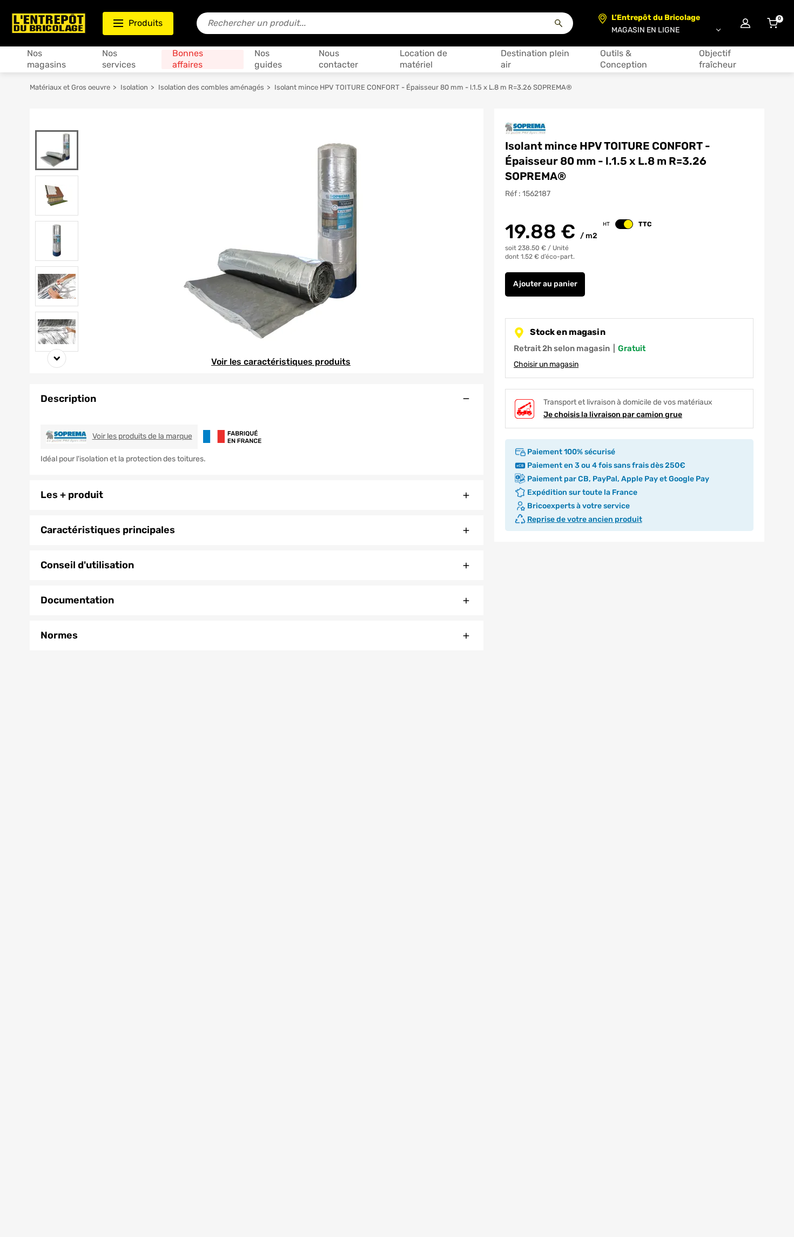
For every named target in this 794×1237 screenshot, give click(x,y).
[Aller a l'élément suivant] (57, 358)
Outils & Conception (623, 59)
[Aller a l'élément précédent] (57, 123)
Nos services (119, 59)
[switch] (624, 224)
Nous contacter (338, 59)
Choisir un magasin (546, 364)
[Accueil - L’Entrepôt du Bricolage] (48, 23)
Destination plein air (535, 59)
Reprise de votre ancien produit (584, 519)
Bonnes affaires (187, 59)
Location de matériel (423, 59)
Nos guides (268, 59)
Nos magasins (46, 59)
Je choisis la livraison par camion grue (612, 414)
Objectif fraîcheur (717, 59)
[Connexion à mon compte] (745, 23)
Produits (146, 23)
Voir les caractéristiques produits (281, 362)
